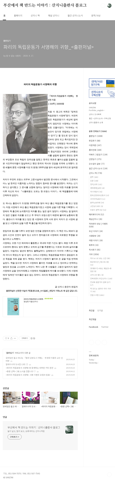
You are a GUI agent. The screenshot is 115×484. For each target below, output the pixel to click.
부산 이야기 (96, 231)
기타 (94, 254)
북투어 (94, 245)
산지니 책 (35, 15)
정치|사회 (96, 184)
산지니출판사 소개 (96, 122)
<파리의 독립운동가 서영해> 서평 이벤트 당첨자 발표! (28, 374)
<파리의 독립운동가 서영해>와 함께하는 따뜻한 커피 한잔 (29, 367)
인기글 (100, 310)
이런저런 (95, 145)
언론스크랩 (97, 295)
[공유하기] (11, 338)
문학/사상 (96, 15)
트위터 (104, 342)
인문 (94, 180)
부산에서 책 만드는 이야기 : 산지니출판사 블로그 (45, 5)
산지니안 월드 (97, 275)
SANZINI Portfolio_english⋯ (97, 109)
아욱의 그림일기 (98, 154)
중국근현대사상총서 (99, 195)
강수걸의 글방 (97, 163)
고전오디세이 (96, 206)
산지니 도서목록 (95, 114)
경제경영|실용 (97, 188)
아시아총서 (96, 191)
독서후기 (94, 249)
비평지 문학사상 (98, 210)
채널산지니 (95, 219)
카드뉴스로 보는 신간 (100, 258)
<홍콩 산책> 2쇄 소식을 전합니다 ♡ (21, 371)
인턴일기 (95, 159)
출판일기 (10, 352)
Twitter (105, 326)
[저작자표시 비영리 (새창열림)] (32, 338)
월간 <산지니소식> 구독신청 (100, 118)
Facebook (93, 326)
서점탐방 (94, 235)
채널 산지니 (53, 15)
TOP (109, 474)
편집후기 (94, 140)
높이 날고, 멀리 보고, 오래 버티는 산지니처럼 (26, 431)
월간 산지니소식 (75, 15)
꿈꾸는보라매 (97, 202)
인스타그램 (97, 342)
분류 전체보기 (98, 131)
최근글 (91, 310)
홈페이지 (18, 15)
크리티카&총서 (97, 199)
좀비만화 (95, 149)
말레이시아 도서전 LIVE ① (17, 364)
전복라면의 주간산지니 (101, 278)
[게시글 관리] (15, 338)
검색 (103, 6)
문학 (94, 177)
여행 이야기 (96, 240)
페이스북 (91, 342)
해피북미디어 (96, 214)
